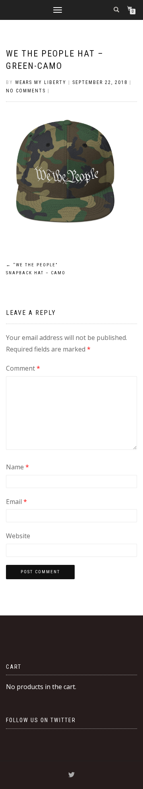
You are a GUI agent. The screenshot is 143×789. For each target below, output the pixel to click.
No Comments (26, 91)
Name (17, 467)
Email (16, 501)
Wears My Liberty (40, 82)
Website (18, 535)
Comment (23, 368)
